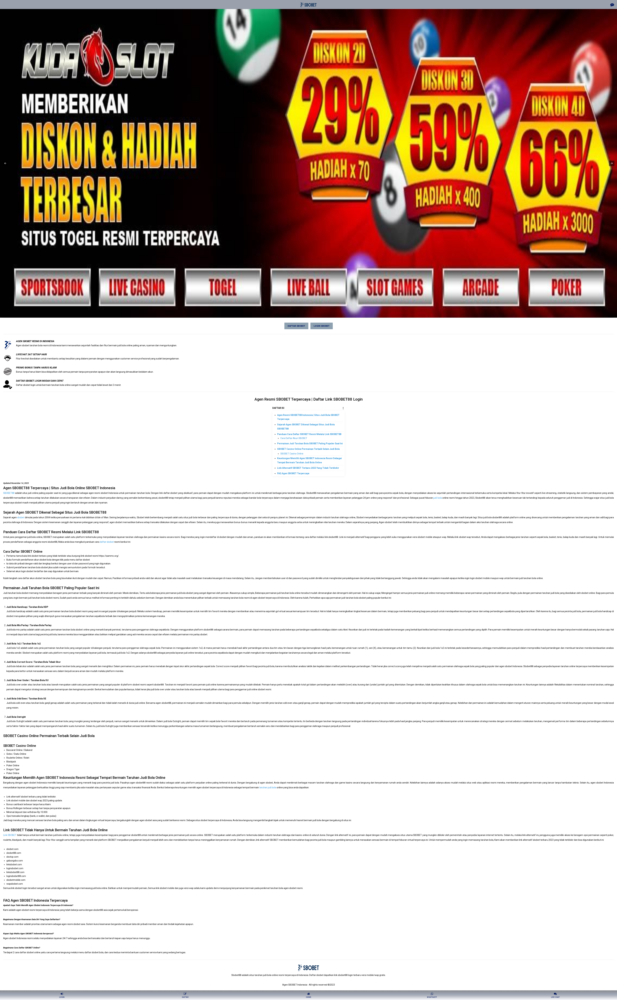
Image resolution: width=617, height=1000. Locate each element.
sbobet (20, 517)
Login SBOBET (322, 326)
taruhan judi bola (267, 787)
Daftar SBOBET (296, 326)
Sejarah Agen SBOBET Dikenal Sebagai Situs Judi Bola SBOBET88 (306, 426)
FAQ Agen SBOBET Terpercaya (293, 473)
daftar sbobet (107, 542)
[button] (5, 163)
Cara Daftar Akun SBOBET (293, 438)
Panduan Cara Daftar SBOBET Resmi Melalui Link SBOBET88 (309, 434)
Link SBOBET (9, 835)
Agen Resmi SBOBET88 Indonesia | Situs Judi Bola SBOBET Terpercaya (308, 417)
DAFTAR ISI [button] (278, 408)
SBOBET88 (8, 493)
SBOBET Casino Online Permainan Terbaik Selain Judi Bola (308, 449)
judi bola (437, 498)
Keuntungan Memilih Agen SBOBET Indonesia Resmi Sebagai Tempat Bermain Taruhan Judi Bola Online (309, 460)
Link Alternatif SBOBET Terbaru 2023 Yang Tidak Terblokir (308, 468)
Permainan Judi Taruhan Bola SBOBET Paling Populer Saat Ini (310, 443)
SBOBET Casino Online (291, 453)
